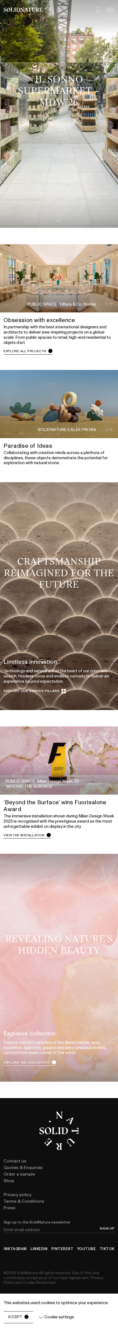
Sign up (107, 1229)
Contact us (15, 1161)
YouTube (86, 1249)
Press (9, 1208)
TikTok (107, 1249)
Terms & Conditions (24, 1201)
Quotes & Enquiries (23, 1168)
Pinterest (62, 1249)
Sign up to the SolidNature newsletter (37, 1222)
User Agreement (74, 1277)
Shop (9, 1181)
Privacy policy (18, 1195)
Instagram (15, 1249)
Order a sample (19, 1174)
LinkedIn (38, 1249)
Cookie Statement (39, 1282)
